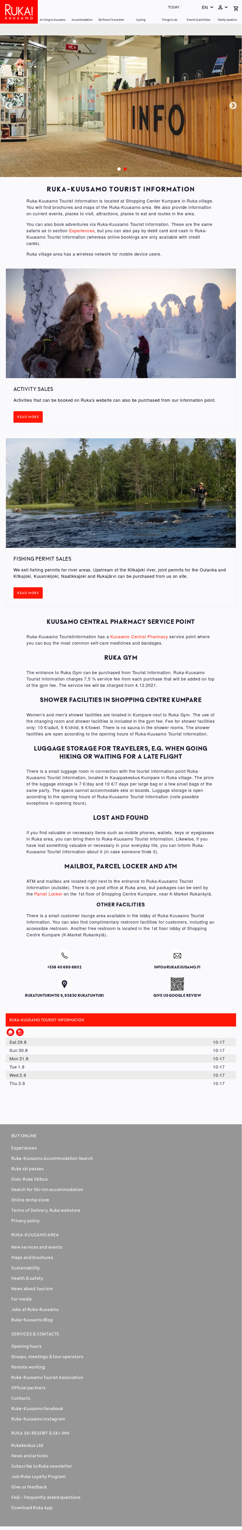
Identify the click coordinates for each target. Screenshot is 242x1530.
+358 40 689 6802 (64, 955)
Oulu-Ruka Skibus (29, 1179)
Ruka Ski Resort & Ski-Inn (40, 1433)
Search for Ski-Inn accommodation (47, 1189)
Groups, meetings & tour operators (47, 1356)
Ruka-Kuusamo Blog (32, 1319)
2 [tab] (124, 168)
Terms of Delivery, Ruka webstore (46, 1210)
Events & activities (198, 19)
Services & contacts (35, 1333)
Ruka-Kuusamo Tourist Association (47, 1377)
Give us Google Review (177, 983)
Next (233, 106)
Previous (9, 106)
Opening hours (26, 1346)
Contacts (20, 1398)
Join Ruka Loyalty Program (38, 1476)
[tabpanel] (121, 106)
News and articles (29, 1455)
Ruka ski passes (27, 1168)
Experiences (82, 230)
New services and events (36, 1247)
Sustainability (25, 1267)
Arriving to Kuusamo (53, 19)
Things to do (170, 19)
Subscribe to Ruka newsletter (41, 1466)
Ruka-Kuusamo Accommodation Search (52, 1158)
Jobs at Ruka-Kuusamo (35, 1309)
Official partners (28, 1387)
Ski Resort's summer (111, 19)
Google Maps (64, 983)
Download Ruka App (32, 1507)
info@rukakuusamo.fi (177, 955)
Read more (28, 417)
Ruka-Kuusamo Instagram (38, 1418)
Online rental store (30, 1199)
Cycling (140, 19)
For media (21, 1299)
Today (173, 6)
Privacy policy (25, 1220)
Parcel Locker (48, 894)
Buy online (24, 1135)
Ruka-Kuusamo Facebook (37, 1408)
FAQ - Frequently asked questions (46, 1497)
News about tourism (32, 1288)
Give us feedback (29, 1486)
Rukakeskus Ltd (27, 1445)
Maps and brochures (32, 1257)
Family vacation (227, 19)
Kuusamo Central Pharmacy (139, 636)
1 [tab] (118, 168)
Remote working (28, 1366)
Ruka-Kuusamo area (35, 1234)
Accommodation (82, 19)
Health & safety (27, 1278)
